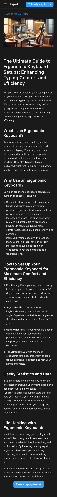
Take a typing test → (39, 4)
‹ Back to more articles (16, 13)
